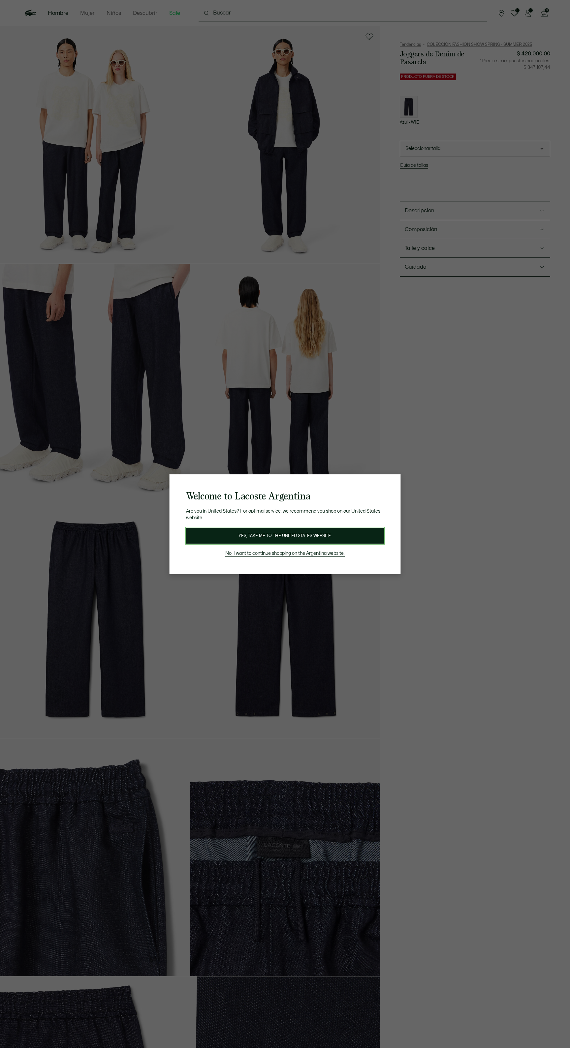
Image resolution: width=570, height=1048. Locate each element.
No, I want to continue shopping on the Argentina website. (285, 553)
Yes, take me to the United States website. (285, 536)
